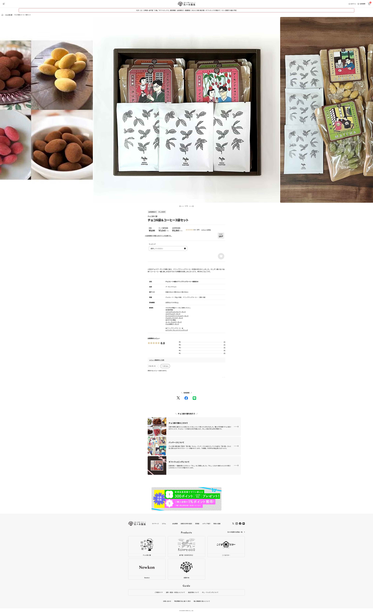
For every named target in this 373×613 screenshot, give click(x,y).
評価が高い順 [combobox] (152, 366)
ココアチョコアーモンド (173, 314)
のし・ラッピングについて (210, 592)
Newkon (147, 578)
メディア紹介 (206, 524)
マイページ (155, 524)
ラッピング (152, 244)
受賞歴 (197, 524)
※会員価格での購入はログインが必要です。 (158, 236)
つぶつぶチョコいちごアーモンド (176, 312)
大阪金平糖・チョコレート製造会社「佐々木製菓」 (2, 15)
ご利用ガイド (159, 592)
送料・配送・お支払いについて (175, 592)
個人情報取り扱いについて (202, 601)
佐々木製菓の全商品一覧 (234, 532)
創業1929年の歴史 (186, 524)
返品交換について (193, 592)
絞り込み (166, 366)
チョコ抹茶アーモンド (172, 324)
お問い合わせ (167, 601)
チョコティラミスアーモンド (174, 318)
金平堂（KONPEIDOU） (186, 555)
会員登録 (362, 4)
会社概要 (175, 524)
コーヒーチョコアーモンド (174, 322)
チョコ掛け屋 (8, 15)
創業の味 (186, 578)
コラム (164, 524)
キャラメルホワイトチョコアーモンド (177, 316)
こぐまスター (226, 555)
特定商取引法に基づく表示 (182, 601)
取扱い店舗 (217, 524)
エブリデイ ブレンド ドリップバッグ (177, 330)
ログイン (353, 4)
